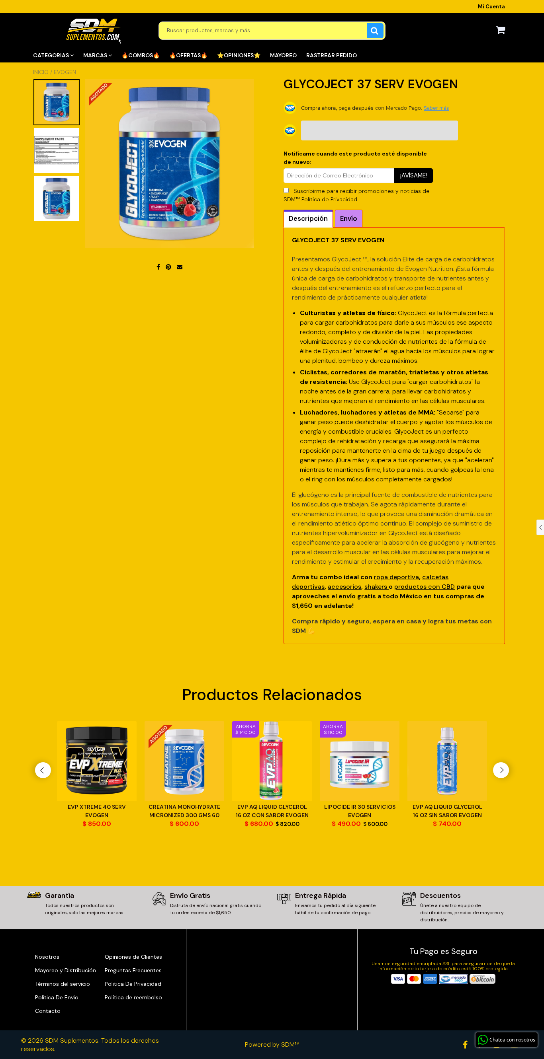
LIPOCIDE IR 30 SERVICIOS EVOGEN (359, 811)
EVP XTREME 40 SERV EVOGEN (97, 811)
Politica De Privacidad (133, 983)
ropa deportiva (396, 577)
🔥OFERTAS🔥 (188, 55)
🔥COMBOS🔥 (140, 55)
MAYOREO (283, 55)
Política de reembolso (133, 997)
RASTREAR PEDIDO (331, 55)
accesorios (344, 586)
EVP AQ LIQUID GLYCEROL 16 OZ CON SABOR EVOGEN (272, 811)
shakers (376, 586)
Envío (348, 218)
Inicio (41, 72)
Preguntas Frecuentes (133, 970)
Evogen (65, 72)
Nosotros (47, 956)
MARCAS (95, 55)
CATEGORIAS (51, 55)
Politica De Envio (56, 997)
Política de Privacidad (329, 199)
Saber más (436, 108)
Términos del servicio (62, 983)
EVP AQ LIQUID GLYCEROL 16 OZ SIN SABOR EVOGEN (447, 811)
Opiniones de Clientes (133, 956)
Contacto (48, 1010)
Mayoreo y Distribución (65, 970)
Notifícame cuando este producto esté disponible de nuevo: (355, 157)
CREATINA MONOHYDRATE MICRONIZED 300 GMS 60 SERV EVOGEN (184, 811)
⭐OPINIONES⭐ (238, 55)
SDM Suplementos (71, 1040)
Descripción (308, 218)
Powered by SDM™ (272, 1044)
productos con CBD (424, 586)
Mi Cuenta (491, 6)
